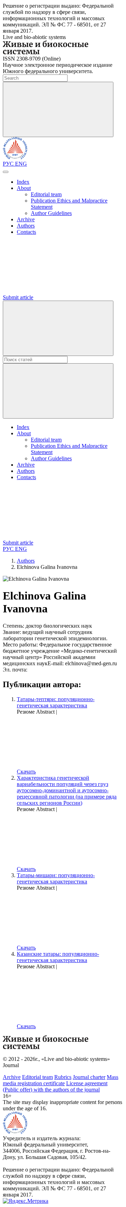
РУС (9, 164)
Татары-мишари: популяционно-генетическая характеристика (56, 878)
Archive (26, 219)
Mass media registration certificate (60, 1080)
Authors (26, 226)
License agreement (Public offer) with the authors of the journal (55, 1086)
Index (23, 182)
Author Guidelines (51, 213)
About (24, 188)
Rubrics (62, 1077)
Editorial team (46, 194)
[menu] (5, 172)
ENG (21, 164)
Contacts (26, 232)
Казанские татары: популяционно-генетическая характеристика (58, 957)
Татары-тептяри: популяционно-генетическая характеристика (55, 702)
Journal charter (89, 1077)
